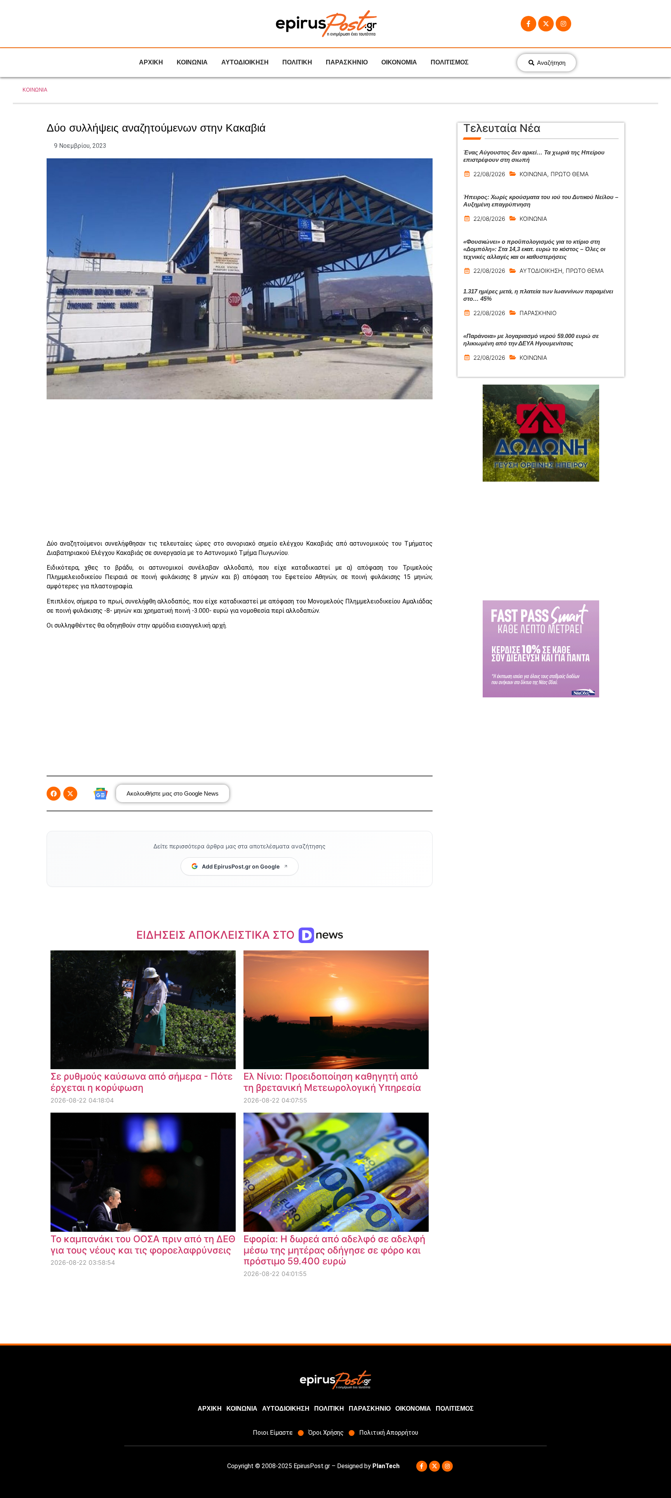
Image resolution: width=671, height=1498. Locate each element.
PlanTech (386, 1466)
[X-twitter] (546, 23)
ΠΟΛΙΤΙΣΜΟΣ (450, 62)
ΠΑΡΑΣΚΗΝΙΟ (347, 62)
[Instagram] (563, 23)
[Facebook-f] (528, 23)
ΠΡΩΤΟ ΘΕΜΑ (570, 174)
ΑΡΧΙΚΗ (151, 62)
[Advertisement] (240, 469)
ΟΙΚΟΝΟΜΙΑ (399, 62)
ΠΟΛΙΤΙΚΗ (297, 62)
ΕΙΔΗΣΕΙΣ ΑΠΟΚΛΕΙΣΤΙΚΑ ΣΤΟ (216, 934)
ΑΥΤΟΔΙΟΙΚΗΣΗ (245, 62)
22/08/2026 (489, 174)
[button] (54, 794)
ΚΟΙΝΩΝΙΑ (192, 62)
